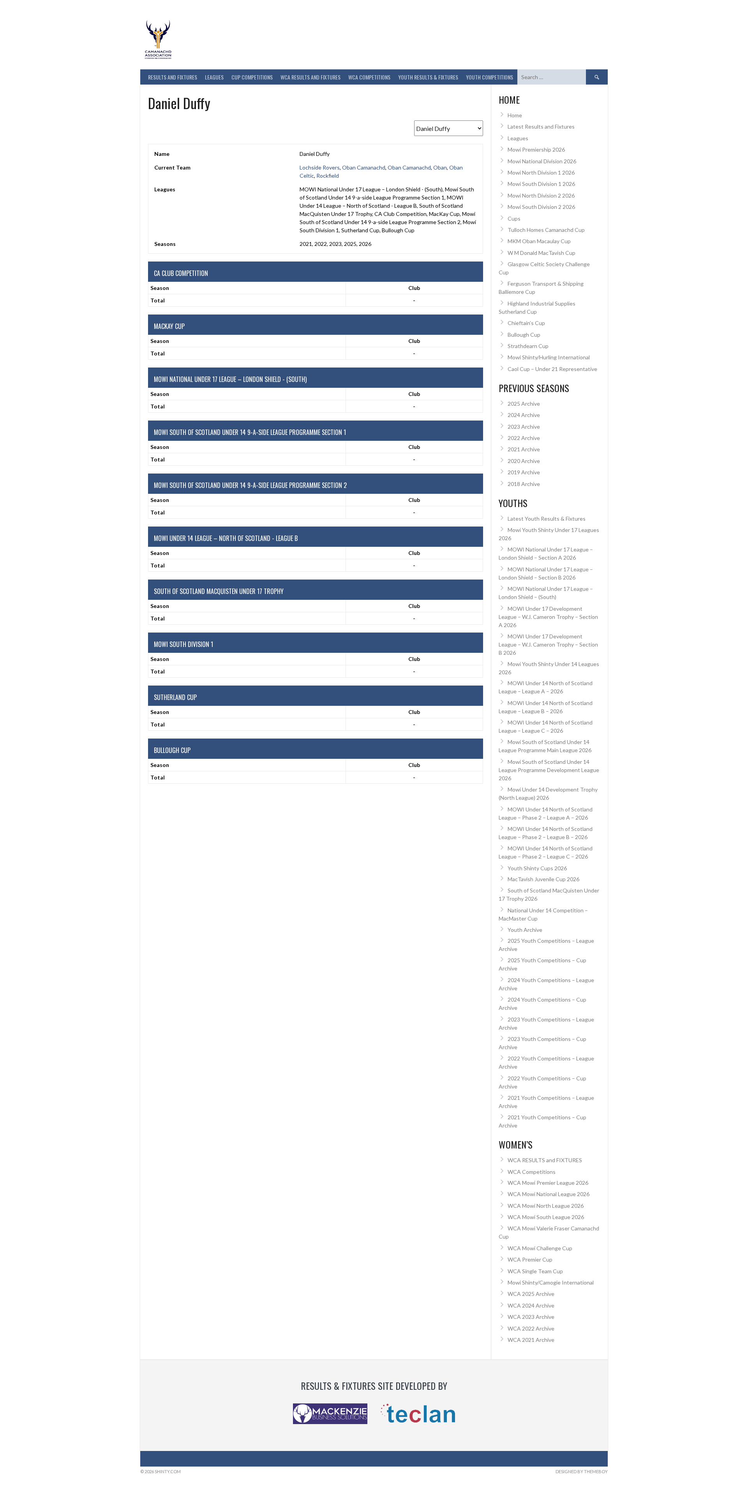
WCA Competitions (532, 1171)
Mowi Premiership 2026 (536, 149)
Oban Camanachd (363, 167)
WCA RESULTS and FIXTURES (310, 77)
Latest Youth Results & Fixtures (547, 518)
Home (515, 115)
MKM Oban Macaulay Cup (539, 241)
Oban (440, 167)
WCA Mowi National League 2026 (548, 1194)
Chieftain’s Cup (526, 323)
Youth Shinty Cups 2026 (537, 868)
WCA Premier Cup (530, 1259)
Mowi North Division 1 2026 (541, 172)
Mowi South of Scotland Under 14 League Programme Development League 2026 (549, 769)
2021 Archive (524, 449)
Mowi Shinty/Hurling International (549, 357)
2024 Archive (524, 415)
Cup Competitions (252, 77)
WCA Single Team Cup (535, 1271)
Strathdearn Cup (528, 346)
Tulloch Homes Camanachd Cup (546, 229)
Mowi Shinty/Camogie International (551, 1282)
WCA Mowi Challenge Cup (540, 1248)
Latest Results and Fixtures (541, 126)
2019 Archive (524, 472)
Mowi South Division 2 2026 (541, 206)
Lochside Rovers (320, 167)
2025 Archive (524, 403)
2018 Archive (524, 484)
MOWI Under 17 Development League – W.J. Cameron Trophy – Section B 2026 (548, 644)
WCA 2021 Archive (531, 1339)
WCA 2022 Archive (531, 1328)
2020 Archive (524, 461)
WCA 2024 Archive (531, 1305)
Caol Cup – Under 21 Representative (552, 369)
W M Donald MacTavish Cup (541, 252)
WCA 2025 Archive (531, 1293)
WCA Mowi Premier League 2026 (548, 1182)
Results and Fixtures (172, 77)
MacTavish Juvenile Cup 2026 (543, 879)
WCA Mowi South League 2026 (546, 1217)
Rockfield (327, 175)
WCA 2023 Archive (531, 1316)
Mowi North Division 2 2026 (541, 195)
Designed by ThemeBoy (582, 1471)
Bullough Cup (524, 334)
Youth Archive (525, 929)
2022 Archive (524, 438)
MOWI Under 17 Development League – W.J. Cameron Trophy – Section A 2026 (548, 616)
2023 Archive (524, 426)
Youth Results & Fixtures (428, 77)
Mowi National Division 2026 (542, 161)
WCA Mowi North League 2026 (546, 1205)
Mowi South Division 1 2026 (541, 183)
